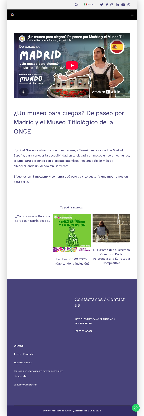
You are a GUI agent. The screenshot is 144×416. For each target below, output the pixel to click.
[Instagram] (111, 4)
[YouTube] (123, 4)
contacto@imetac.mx (25, 385)
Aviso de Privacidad (24, 354)
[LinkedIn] (117, 4)
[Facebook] (107, 4)
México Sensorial (23, 363)
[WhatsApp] (128, 4)
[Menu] (131, 14)
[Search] (76, 5)
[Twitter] (101, 4)
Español (91, 4)
